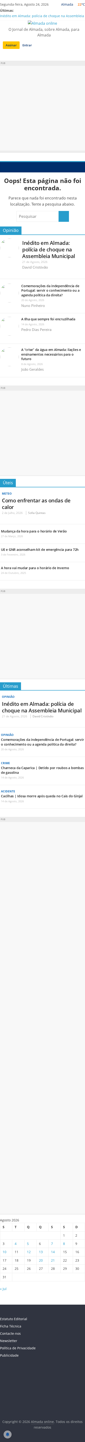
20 (41, 1260)
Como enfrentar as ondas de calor (36, 503)
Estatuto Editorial (13, 1319)
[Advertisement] (42, 108)
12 (29, 1252)
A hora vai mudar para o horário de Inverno (35, 568)
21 (53, 1260)
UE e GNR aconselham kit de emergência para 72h (40, 549)
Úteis (8, 482)
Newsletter (8, 1341)
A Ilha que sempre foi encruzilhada (48, 319)
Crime (5, 763)
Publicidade (9, 1355)
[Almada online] (5, 167)
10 (4, 1252)
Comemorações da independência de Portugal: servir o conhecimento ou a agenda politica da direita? (50, 290)
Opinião (11, 230)
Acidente (8, 791)
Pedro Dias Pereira (36, 329)
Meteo (7, 494)
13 (41, 1252)
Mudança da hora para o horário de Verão (34, 531)
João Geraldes (32, 369)
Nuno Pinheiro (33, 305)
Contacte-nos (10, 1333)
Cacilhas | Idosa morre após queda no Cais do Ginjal (42, 796)
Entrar (27, 45)
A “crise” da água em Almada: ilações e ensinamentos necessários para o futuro (51, 354)
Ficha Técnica (10, 1326)
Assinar (11, 45)
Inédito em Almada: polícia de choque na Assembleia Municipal (48, 249)
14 (53, 1252)
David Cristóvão (35, 267)
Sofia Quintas (37, 513)
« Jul (3, 1289)
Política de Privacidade (18, 1348)
